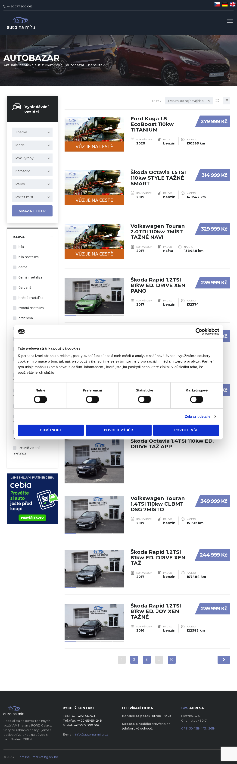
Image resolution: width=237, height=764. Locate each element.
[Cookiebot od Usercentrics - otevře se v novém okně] (199, 331)
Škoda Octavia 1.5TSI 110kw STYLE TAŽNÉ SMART (158, 178)
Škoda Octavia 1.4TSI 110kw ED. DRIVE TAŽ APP (172, 444)
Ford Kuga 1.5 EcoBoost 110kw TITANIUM (152, 124)
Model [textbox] (20, 145)
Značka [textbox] (21, 132)
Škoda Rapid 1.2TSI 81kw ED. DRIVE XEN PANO (158, 285)
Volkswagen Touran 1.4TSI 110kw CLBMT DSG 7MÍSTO (158, 504)
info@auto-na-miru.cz (91, 734)
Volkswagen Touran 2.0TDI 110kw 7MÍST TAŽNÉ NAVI (158, 231)
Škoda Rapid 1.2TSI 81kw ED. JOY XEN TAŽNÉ (156, 611)
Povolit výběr (118, 430)
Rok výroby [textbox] (24, 158)
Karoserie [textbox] (22, 171)
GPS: (198, 728)
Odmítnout (51, 430)
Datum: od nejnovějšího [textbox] (186, 101)
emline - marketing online (38, 757)
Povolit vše (186, 430)
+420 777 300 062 (19, 6)
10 (172, 660)
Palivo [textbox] (20, 184)
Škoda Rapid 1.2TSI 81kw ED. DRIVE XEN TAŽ (158, 557)
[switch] (88, 397)
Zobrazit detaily (197, 416)
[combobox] (32, 132)
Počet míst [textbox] (24, 197)
